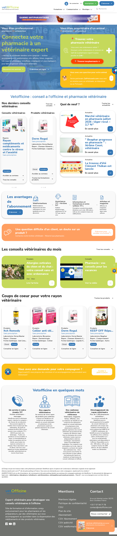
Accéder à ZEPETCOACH (102, 372)
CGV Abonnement (67, 518)
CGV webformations (68, 526)
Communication (72, 9)
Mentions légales (67, 499)
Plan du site (64, 511)
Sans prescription (9, 155)
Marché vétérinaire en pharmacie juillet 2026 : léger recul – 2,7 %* (98, 120)
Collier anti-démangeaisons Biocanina (44, 330)
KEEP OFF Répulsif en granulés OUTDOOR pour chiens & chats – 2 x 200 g (102, 330)
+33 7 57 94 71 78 (98, 504)
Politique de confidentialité (72, 503)
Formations (58, 9)
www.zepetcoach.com (10, 471)
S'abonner (90, 528)
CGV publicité (65, 522)
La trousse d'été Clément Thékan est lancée (98, 166)
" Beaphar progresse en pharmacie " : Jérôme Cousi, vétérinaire (98, 144)
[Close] (112, 525)
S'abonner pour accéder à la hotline (101, 232)
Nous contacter (99, 513)
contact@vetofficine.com (101, 507)
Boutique (85, 9)
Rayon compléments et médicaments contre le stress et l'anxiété (13, 146)
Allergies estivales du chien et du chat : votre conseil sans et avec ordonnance (40, 268)
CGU (60, 507)
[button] (12, 187)
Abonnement (65, 514)
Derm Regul (40, 138)
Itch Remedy (12, 330)
